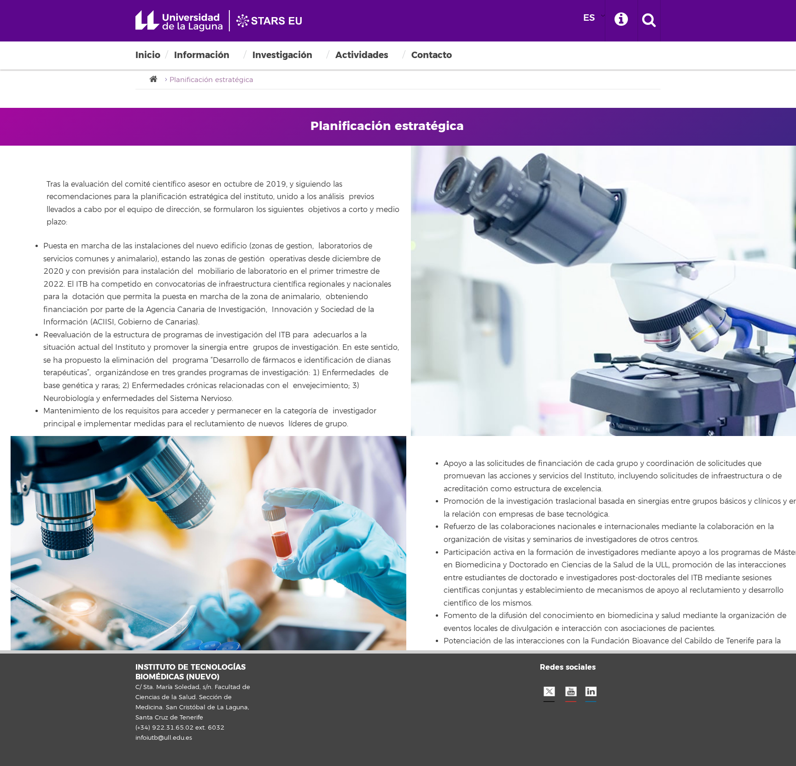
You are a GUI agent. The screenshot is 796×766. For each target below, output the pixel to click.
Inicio (147, 55)
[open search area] (649, 20)
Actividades (361, 55)
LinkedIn (590, 692)
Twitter (549, 692)
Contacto (431, 55)
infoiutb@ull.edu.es (163, 738)
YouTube (570, 692)
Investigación (282, 55)
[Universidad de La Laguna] (156, 79)
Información (201, 55)
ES (589, 18)
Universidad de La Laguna (222, 20)
